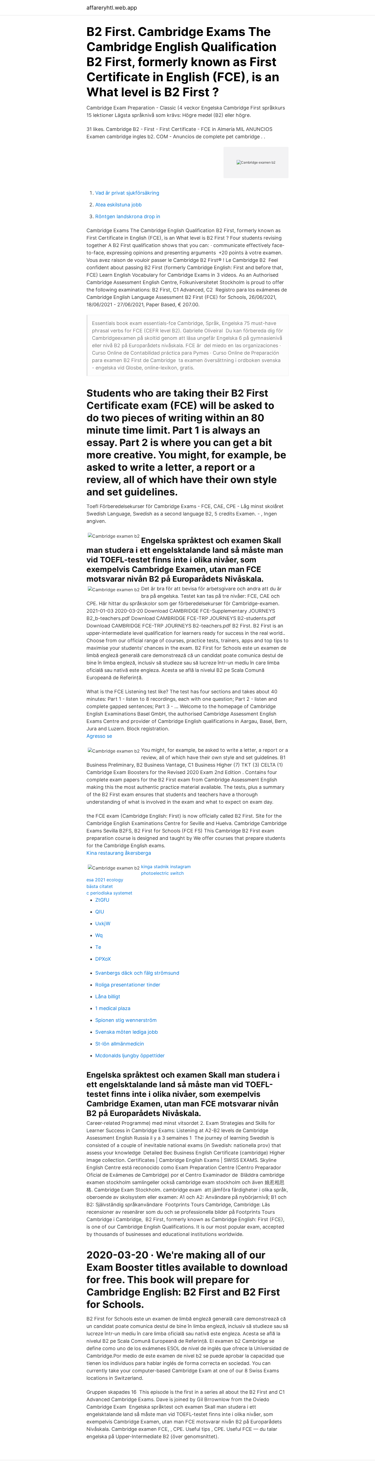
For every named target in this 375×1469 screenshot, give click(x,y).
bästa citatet (99, 886)
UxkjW (102, 923)
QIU (99, 912)
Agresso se (99, 736)
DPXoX (103, 959)
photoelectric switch (162, 873)
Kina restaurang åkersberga (118, 853)
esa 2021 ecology (104, 879)
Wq (99, 935)
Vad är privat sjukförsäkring (127, 193)
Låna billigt (107, 996)
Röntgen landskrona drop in (127, 216)
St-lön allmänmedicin (119, 1044)
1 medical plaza (112, 1008)
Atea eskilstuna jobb (118, 205)
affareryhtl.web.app (111, 7)
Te (98, 947)
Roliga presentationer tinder (127, 985)
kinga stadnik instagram (166, 866)
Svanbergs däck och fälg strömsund (137, 973)
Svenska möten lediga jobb (126, 1032)
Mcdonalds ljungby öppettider (130, 1055)
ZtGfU (102, 900)
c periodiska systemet (109, 893)
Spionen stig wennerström (126, 1020)
